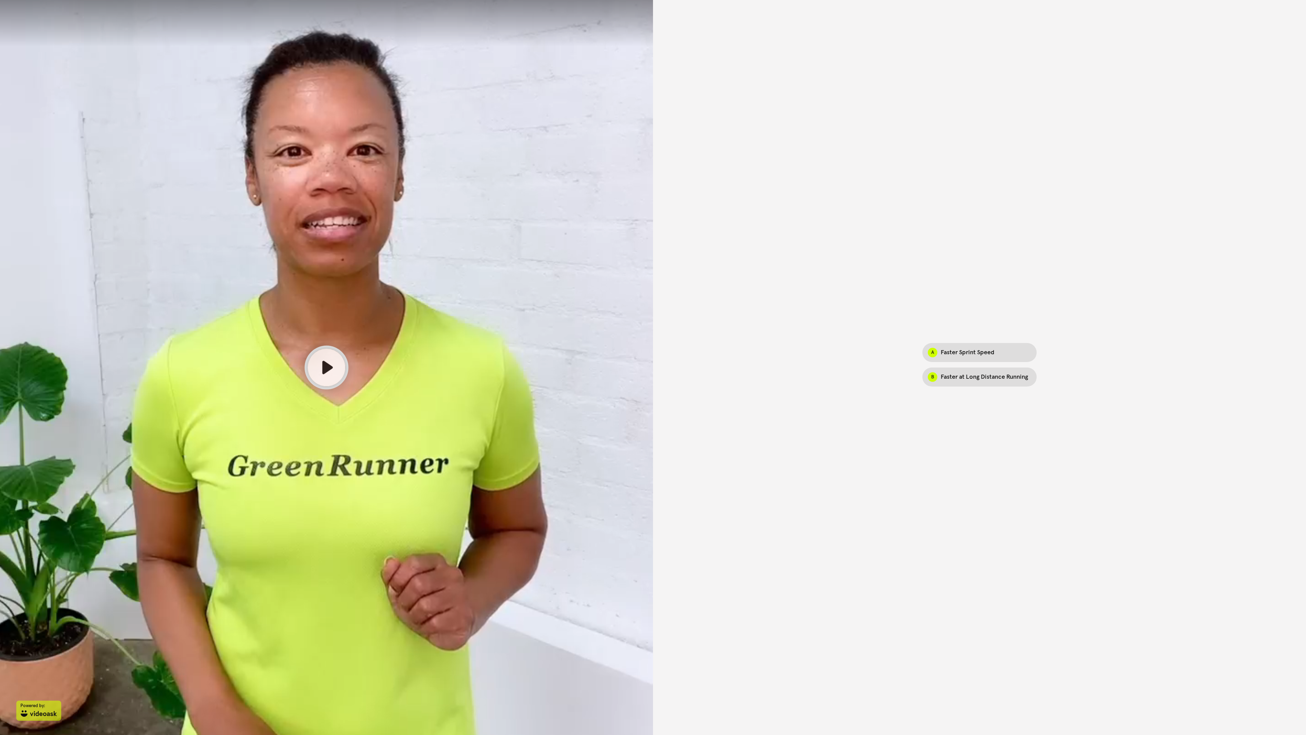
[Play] (326, 367)
